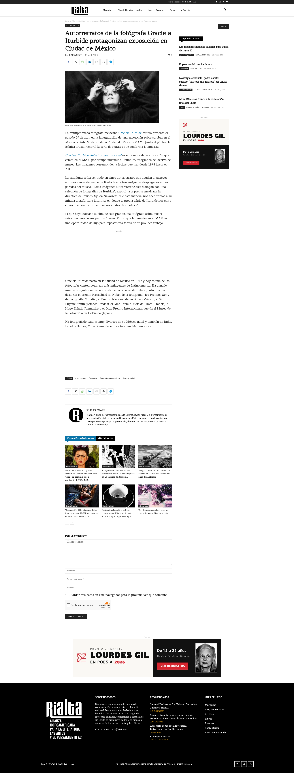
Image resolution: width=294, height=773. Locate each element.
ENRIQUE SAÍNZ (196, 69)
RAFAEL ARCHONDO (203, 55)
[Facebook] (216, 2)
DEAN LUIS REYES (156, 722)
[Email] (96, 62)
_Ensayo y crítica (186, 90)
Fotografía (93, 378)
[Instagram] (220, 2)
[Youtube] (227, 2)
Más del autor (105, 438)
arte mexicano (80, 378)
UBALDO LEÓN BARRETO (159, 740)
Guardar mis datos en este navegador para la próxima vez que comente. (117, 595)
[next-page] (72, 523)
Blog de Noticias (78, 21)
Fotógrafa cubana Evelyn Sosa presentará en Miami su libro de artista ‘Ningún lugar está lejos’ (117, 513)
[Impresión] (103, 62)
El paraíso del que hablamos (195, 64)
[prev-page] (67, 523)
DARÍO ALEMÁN (155, 733)
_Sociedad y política (186, 55)
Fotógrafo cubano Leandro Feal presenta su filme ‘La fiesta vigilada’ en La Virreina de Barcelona (118, 474)
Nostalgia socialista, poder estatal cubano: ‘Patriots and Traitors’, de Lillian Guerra (203, 82)
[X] (223, 2)
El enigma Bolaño (160, 736)
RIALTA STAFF (75, 55)
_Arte (182, 107)
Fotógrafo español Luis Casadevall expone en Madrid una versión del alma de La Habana (154, 474)
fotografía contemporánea (110, 378)
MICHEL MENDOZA (157, 711)
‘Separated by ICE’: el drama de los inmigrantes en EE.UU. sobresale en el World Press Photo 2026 (81, 513)
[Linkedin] (89, 62)
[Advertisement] (118, 254)
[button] (225, 10)
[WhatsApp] (82, 62)
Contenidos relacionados (80, 438)
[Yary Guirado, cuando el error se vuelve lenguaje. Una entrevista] (155, 495)
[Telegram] (110, 62)
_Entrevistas (143, 506)
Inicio (67, 21)
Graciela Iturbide (130, 133)
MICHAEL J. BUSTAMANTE (203, 90)
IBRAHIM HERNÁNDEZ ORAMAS (197, 107)
